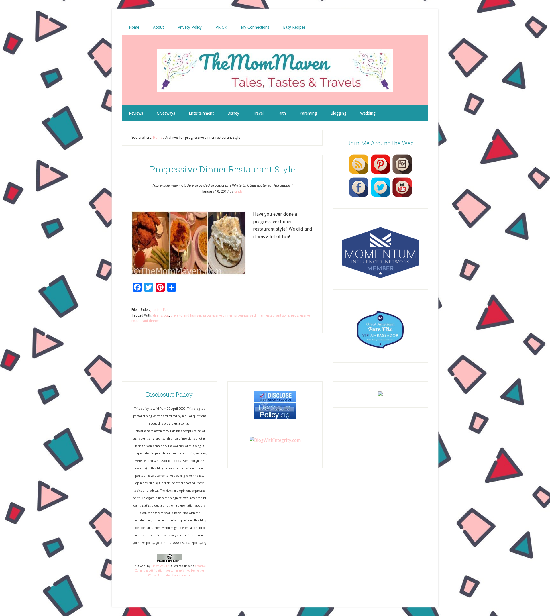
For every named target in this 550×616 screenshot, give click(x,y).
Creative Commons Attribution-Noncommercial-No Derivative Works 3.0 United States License (170, 570)
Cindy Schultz (160, 566)
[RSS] (359, 173)
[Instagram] (402, 173)
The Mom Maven (275, 70)
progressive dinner (218, 315)
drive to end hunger (186, 315)
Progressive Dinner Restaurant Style (222, 169)
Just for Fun (160, 310)
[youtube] (402, 196)
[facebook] (359, 196)
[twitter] (380, 196)
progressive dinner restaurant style (261, 315)
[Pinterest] (380, 173)
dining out (161, 315)
